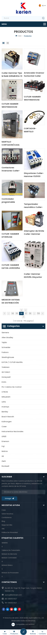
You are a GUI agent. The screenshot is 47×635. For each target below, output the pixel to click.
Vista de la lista (7, 43)
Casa (19, 36)
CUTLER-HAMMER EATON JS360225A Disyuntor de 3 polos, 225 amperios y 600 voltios (12, 266)
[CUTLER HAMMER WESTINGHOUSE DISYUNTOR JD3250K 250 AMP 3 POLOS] (12, 90)
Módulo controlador (9, 558)
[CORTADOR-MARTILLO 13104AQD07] (34, 117)
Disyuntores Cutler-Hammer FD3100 (34, 175)
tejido (4, 342)
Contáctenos (6, 517)
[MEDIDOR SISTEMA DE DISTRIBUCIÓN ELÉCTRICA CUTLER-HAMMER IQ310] (12, 288)
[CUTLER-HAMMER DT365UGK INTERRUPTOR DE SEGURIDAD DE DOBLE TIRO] (12, 220)
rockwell (5, 466)
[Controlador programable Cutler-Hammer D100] (12, 188)
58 (30, 313)
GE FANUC (6, 372)
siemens (5, 332)
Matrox (5, 451)
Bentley (5, 411)
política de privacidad (10, 532)
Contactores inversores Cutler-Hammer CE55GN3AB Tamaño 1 (11, 169)
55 (17, 313)
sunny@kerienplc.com (13, 595)
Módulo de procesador (10, 572)
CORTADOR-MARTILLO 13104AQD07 (30, 130)
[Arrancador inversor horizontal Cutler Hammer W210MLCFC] (34, 58)
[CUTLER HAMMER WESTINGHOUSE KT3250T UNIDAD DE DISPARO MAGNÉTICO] (34, 86)
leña (4, 401)
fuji (3, 446)
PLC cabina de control (11, 387)
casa (4, 510)
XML (3, 528)
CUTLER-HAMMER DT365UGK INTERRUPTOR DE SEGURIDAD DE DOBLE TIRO (10, 235)
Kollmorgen (7, 421)
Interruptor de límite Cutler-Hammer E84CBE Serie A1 (34, 232)
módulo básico (7, 565)
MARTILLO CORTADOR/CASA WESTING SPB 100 (10, 143)
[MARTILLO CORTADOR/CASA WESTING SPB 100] (12, 124)
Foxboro (5, 352)
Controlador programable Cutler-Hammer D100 (10, 200)
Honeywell (6, 377)
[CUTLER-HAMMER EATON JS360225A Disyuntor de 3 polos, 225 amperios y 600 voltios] (12, 251)
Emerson (5, 441)
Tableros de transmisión (11, 550)
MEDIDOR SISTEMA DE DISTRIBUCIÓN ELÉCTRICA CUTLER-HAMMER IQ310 (11, 301)
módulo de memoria (9, 554)
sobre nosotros (7, 514)
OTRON (5, 392)
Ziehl (4, 461)
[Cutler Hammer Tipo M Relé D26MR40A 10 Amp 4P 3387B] (12, 59)
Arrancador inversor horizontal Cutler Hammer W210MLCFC (34, 74)
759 (38, 313)
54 (13, 313)
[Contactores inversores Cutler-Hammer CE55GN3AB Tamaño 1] (12, 156)
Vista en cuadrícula (3, 43)
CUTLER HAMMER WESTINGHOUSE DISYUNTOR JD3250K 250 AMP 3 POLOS (12, 105)
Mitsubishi (6, 396)
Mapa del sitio (7, 525)
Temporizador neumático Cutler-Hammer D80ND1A (33, 205)
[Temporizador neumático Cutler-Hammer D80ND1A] (34, 190)
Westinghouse (8, 357)
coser (4, 426)
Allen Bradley (7, 337)
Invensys (5, 406)
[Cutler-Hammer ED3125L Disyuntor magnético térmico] (34, 255)
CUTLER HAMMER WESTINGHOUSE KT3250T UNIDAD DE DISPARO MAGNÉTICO (34, 98)
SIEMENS (5, 543)
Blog (3, 521)
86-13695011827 (11, 599)
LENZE (4, 436)
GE (3, 456)
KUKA (4, 382)
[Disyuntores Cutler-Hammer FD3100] (34, 159)
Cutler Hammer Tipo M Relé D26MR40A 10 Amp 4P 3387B (12, 74)
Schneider (6, 347)
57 (26, 313)
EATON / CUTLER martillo (12, 362)
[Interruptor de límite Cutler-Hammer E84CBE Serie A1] (34, 219)
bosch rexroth (8, 416)
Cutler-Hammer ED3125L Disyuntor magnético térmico (33, 275)
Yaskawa (5, 367)
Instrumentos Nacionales (12, 431)
